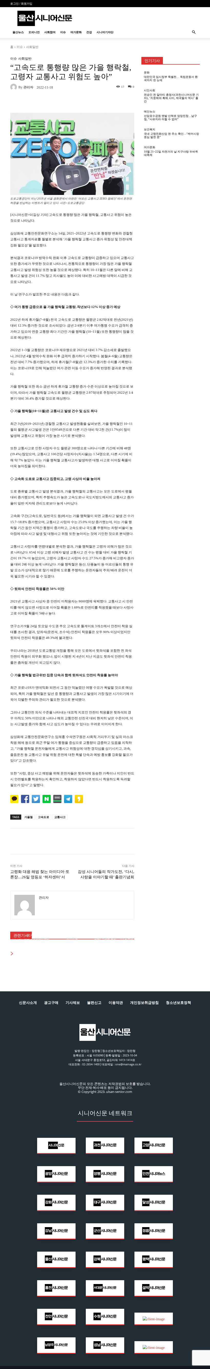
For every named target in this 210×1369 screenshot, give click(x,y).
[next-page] (12, 954)
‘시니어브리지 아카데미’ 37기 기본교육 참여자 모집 (30, 941)
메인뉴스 (113, 932)
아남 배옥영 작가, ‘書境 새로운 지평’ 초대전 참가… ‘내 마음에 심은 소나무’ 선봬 (113, 940)
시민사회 (30, 935)
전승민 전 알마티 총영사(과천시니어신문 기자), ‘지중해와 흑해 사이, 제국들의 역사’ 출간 (171, 98)
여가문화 (76, 32)
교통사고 (60, 817)
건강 (89, 32)
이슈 (63, 32)
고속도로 (43, 817)
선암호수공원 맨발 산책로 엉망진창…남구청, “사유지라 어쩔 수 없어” (170, 117)
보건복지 (149, 129)
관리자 (28, 87)
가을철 (28, 817)
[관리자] (14, 87)
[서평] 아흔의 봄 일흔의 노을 (72, 943)
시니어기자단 (105, 32)
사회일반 (32, 47)
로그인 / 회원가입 (21, 3)
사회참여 (50, 32)
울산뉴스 (18, 32)
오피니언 (34, 32)
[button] (193, 32)
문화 (147, 72)
